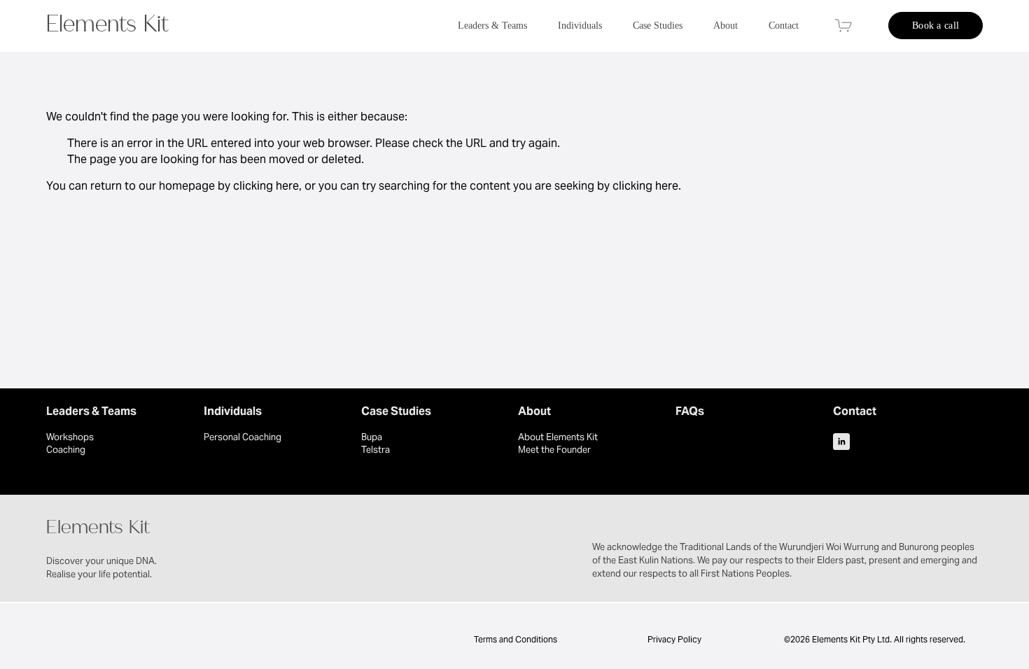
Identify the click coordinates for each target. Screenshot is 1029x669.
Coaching (65, 450)
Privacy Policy (674, 639)
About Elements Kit (558, 437)
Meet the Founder (554, 450)
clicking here (266, 185)
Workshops (70, 437)
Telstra (375, 450)
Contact (784, 25)
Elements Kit (107, 27)
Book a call (935, 25)
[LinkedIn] (841, 441)
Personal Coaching (242, 437)
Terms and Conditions (514, 639)
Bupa (371, 437)
